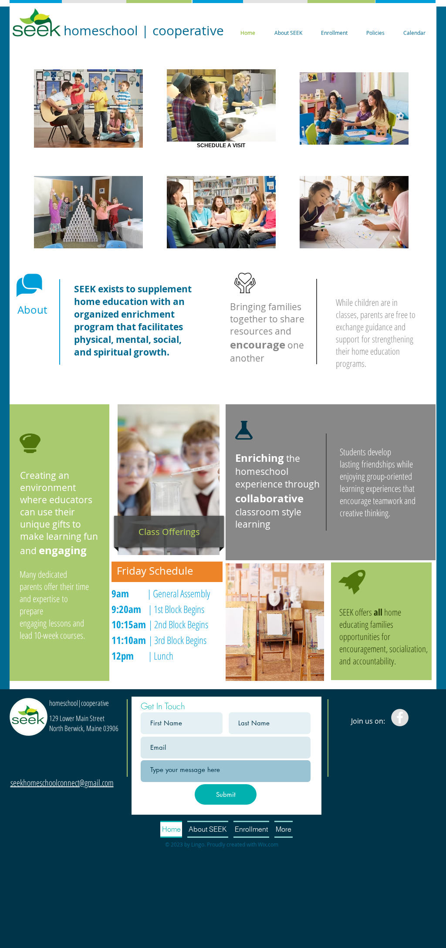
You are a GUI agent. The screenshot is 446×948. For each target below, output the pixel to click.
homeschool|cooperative (79, 703)
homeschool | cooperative (144, 30)
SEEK (346, 612)
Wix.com (268, 844)
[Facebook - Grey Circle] (400, 717)
